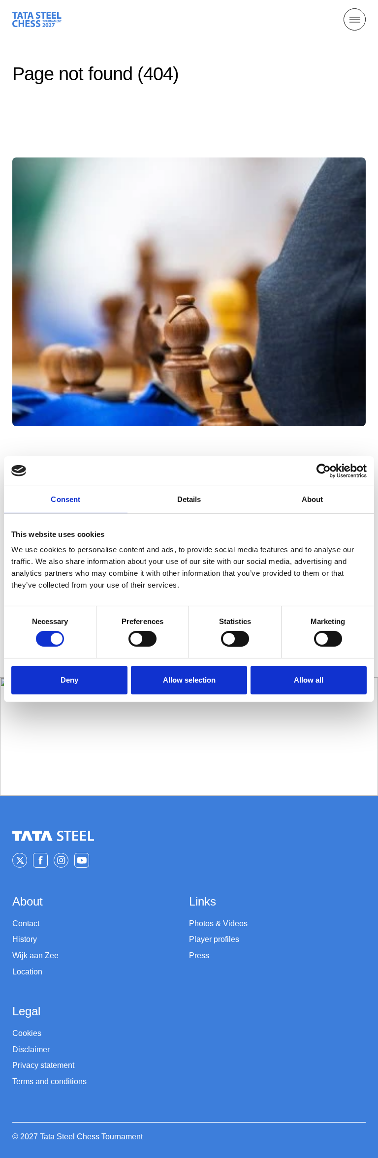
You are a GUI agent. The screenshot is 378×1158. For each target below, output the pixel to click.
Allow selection (189, 680)
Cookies (26, 1033)
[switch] (142, 639)
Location (27, 972)
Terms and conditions (49, 1081)
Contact (25, 923)
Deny (69, 680)
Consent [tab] (65, 499)
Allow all (308, 680)
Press (199, 955)
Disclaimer (31, 1049)
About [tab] (312, 499)
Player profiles (214, 939)
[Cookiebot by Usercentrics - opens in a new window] (324, 470)
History (24, 939)
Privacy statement (43, 1065)
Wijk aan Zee (35, 955)
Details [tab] (189, 499)
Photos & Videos (218, 923)
